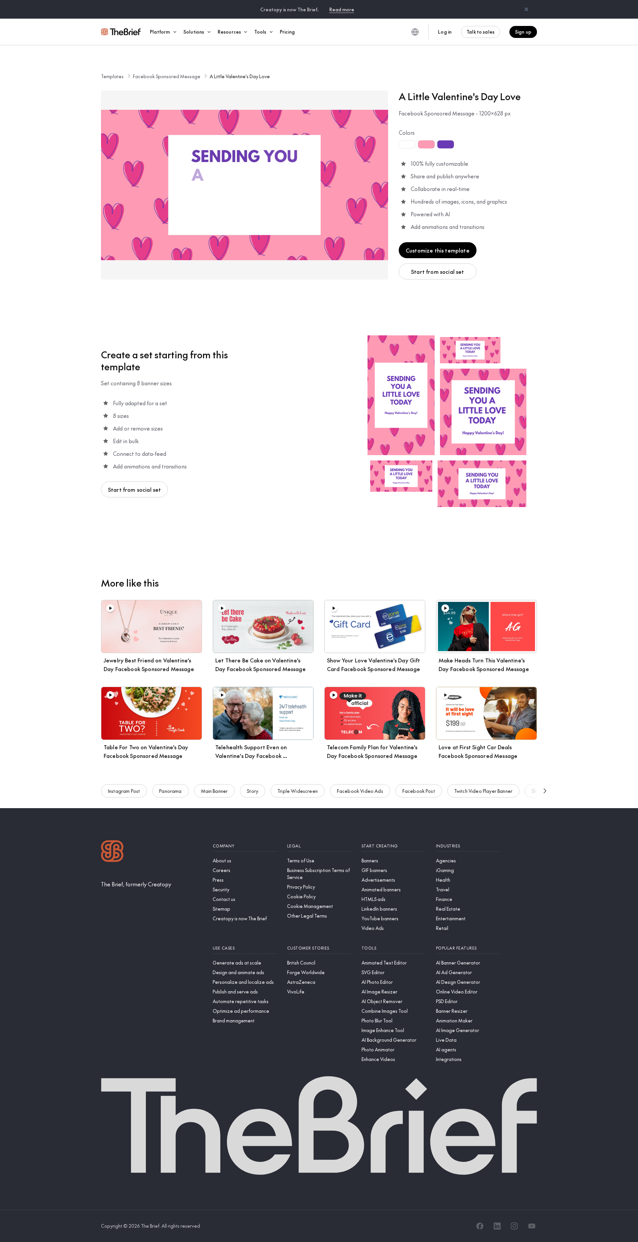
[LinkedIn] (497, 1226)
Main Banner (214, 791)
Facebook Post (418, 791)
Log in (445, 31)
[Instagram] (514, 1226)
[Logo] (112, 852)
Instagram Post (124, 791)
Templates (112, 76)
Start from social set (437, 271)
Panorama (170, 791)
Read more (341, 9)
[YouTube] (531, 1226)
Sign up (523, 31)
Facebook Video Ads (360, 791)
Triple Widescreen (297, 791)
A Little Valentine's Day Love (240, 76)
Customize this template (438, 250)
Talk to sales (480, 31)
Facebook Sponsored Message (166, 76)
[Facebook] (480, 1226)
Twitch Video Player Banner (483, 791)
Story (252, 791)
